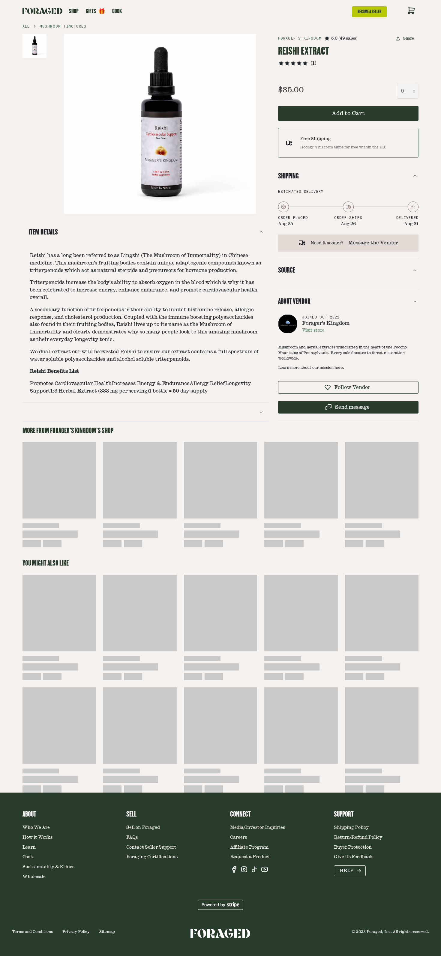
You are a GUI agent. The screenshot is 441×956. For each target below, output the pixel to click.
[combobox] (407, 91)
